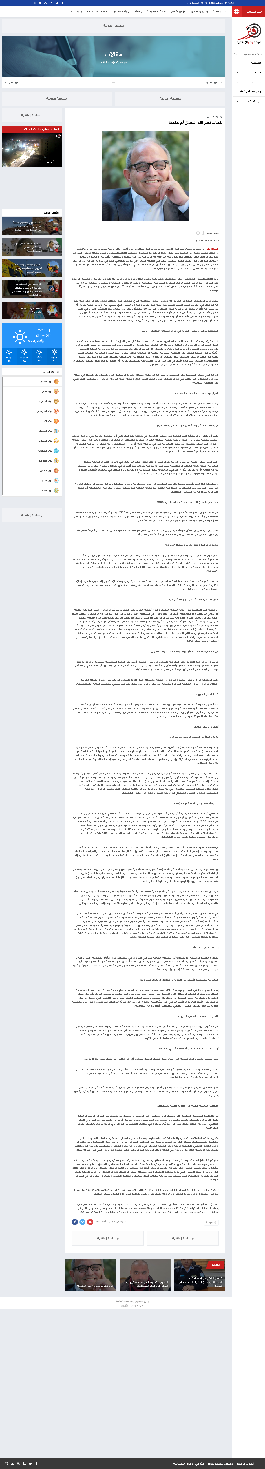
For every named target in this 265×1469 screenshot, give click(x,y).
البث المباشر (254, 11)
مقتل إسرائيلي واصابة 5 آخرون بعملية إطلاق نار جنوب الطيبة (28, 268)
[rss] (51, 3)
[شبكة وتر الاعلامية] (249, 33)
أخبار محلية (220, 11)
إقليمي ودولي (199, 11)
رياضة (138, 11)
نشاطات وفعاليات (98, 11)
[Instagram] (34, 3)
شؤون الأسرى (178, 11)
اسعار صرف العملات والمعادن (30, 310)
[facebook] (62, 3)
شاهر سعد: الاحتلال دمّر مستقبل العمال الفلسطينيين (28, 247)
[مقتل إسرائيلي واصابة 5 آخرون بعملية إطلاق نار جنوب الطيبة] (53, 266)
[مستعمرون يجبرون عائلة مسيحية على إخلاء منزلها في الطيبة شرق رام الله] (53, 224)
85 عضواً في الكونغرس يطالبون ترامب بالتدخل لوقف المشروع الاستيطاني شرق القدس (27, 289)
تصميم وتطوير (136, 1305)
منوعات (77, 11)
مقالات (113, 55)
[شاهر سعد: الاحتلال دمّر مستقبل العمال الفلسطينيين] (53, 245)
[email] (40, 3)
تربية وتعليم (122, 11)
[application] (32, 150)
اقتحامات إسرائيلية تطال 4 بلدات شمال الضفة (202, 1463)
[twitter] (57, 3)
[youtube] (45, 3)
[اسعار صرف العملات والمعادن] (53, 310)
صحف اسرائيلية (156, 11)
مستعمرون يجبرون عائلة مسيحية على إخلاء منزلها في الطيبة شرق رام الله (27, 226)
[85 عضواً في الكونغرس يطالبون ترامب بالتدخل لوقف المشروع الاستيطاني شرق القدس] (53, 286)
